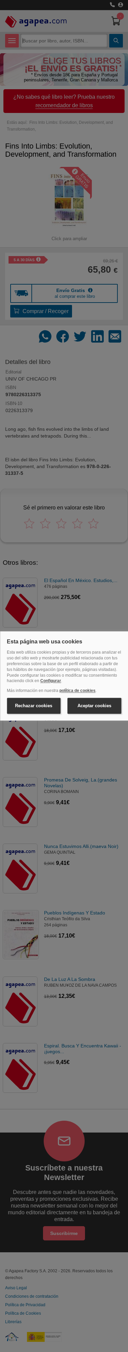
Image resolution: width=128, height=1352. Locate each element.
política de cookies (77, 691)
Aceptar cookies (94, 705)
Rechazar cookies (33, 705)
